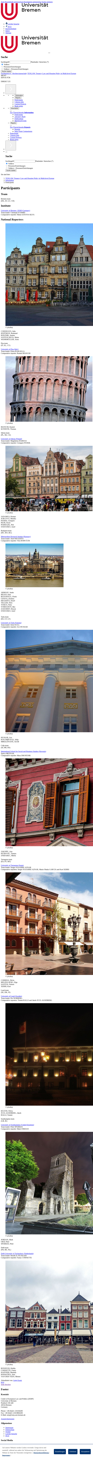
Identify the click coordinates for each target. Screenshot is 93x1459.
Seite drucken (6, 1384)
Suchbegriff (5, 62)
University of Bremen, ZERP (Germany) (15, 211)
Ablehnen (72, 1452)
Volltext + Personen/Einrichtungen (15, 69)
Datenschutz (9, 1430)
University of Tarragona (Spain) (12, 865)
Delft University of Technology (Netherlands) (17, 1254)
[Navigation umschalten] (49, 52)
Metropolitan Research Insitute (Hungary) (16, 537)
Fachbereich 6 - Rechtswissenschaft (13, 73)
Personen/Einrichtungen (12, 67)
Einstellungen (60, 1452)
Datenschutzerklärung (41, 1453)
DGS (7, 1436)
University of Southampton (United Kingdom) (17, 1125)
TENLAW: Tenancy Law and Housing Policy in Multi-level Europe (51, 73)
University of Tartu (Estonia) (11, 623)
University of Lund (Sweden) (11, 996)
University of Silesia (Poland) (11, 439)
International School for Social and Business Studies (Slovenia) (23, 751)
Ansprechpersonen (7, 1419)
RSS (2, 1382)
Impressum (9, 1428)
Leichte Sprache (11, 1434)
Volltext (6, 64)
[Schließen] (11, 125)
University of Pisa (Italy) (9, 349)
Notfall (7, 1432)
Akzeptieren (85, 1452)
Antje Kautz (17, 1380)
